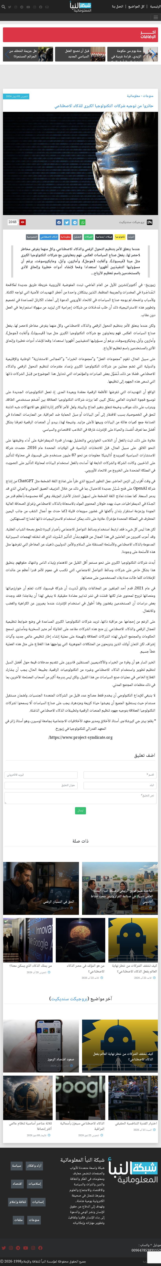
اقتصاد (17, 1184)
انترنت (131, 237)
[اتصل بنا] (47, 7)
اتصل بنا (117, 7)
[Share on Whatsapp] (82, 222)
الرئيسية (155, 7)
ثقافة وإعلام (18, 1202)
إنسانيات (38, 1202)
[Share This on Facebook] (59, 222)
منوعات (148, 96)
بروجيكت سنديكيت (69, 999)
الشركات (89, 237)
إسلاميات (34, 1184)
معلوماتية (133, 96)
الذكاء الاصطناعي (49, 237)
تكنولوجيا (120, 237)
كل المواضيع (136, 7)
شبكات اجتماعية (104, 237)
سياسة (16, 1166)
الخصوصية (32, 237)
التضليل (77, 237)
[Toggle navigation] (156, 17)
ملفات (18, 1220)
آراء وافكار (34, 1166)
